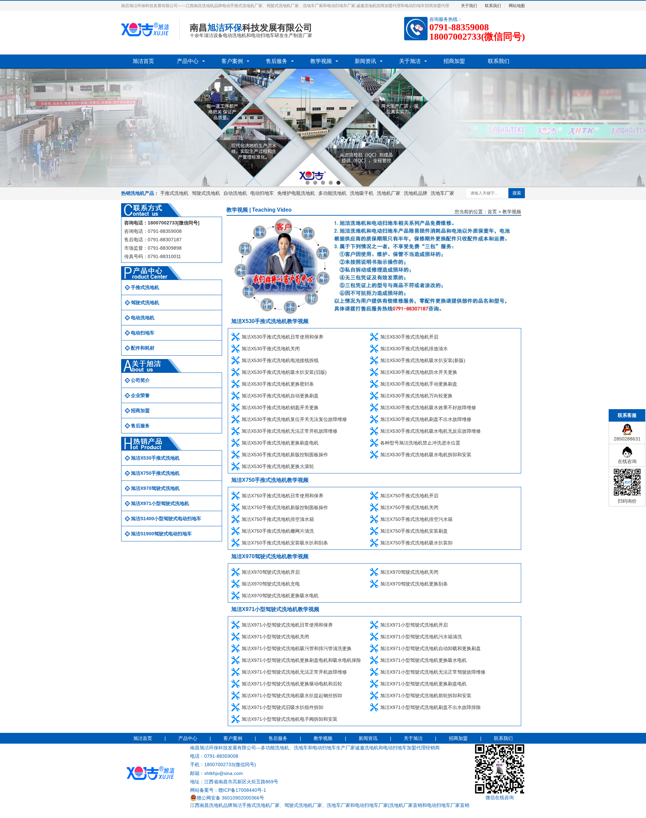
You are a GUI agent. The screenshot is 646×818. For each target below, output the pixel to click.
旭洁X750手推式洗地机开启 (409, 495)
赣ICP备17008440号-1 (242, 790)
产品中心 (188, 61)
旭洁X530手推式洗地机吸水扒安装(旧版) (284, 372)
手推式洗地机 (174, 193)
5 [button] (338, 183)
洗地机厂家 (388, 193)
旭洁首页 (143, 61)
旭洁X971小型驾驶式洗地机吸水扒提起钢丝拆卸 (292, 695)
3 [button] (323, 183)
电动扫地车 (262, 193)
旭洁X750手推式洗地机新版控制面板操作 (285, 507)
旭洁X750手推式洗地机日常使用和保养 (282, 495)
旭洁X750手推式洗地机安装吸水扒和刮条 (285, 542)
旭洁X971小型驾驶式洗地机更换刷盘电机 (423, 683)
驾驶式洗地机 (206, 193)
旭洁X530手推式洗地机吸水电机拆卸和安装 (425, 454)
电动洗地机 (142, 317)
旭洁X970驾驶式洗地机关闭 (409, 572)
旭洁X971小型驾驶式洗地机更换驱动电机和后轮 (292, 683)
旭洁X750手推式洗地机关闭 (409, 507)
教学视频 (321, 61)
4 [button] (331, 183)
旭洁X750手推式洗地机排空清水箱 (278, 519)
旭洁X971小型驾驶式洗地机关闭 (275, 636)
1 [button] (308, 183)
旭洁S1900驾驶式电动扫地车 (161, 533)
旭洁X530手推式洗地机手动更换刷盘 (418, 384)
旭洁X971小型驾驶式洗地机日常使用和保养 (287, 625)
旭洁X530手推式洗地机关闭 (271, 348)
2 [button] (315, 183)
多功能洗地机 (332, 193)
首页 (492, 211)
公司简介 (140, 380)
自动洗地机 (235, 193)
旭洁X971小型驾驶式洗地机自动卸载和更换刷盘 (430, 648)
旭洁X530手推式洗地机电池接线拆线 (280, 360)
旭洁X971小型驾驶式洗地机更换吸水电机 (423, 660)
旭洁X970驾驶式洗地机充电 (271, 583)
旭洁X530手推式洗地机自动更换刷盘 (280, 395)
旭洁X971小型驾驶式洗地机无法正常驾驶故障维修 (433, 672)
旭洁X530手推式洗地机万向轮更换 (416, 395)
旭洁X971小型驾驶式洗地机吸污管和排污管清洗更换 (297, 648)
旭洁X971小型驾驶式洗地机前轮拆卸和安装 (425, 695)
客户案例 (232, 61)
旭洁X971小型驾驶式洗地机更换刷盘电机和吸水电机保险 (301, 660)
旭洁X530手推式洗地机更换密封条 (278, 384)
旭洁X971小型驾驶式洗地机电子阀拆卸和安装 (289, 719)
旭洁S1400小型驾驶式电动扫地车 (166, 518)
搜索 (516, 192)
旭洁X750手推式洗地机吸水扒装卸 (416, 542)
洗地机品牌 (415, 193)
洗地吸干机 (361, 193)
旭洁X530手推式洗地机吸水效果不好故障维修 (428, 407)
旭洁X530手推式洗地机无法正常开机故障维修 (289, 431)
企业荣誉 (140, 395)
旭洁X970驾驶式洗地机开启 (271, 572)
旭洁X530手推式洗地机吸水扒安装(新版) (422, 360)
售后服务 (276, 61)
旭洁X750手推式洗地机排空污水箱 (416, 519)
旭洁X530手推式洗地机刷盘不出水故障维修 (425, 419)
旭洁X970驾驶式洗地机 (155, 488)
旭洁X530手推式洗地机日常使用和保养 (282, 337)
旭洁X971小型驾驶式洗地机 (160, 503)
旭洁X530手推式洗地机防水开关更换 (418, 372)
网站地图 (517, 5)
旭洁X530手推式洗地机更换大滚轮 (278, 466)
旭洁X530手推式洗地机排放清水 (414, 348)
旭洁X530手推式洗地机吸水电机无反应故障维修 (430, 431)
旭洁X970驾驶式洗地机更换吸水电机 (280, 595)
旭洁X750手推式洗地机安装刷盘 (414, 531)
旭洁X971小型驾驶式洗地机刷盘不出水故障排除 (430, 707)
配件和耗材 (142, 348)
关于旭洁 (410, 61)
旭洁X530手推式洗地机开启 (409, 337)
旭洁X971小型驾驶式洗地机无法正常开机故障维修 (294, 672)
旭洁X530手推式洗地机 (155, 458)
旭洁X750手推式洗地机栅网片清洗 (278, 531)
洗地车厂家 (442, 193)
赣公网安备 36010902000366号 (230, 798)
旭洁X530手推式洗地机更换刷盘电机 (280, 443)
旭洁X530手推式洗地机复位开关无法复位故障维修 (294, 419)
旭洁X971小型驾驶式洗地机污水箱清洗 (421, 636)
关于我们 (469, 5)
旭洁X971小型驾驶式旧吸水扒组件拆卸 (282, 707)
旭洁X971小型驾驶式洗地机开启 (414, 625)
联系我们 (493, 5)
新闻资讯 (365, 61)
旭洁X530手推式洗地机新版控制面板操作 (285, 454)
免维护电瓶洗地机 (296, 193)
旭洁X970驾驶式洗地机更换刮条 (414, 583)
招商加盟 (454, 61)
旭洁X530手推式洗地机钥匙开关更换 (280, 407)
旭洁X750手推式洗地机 (155, 473)
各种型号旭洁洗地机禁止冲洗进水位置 (420, 443)
